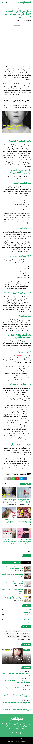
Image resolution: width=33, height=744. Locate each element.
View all (4, 484)
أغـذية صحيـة (16, 609)
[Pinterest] (17, 478)
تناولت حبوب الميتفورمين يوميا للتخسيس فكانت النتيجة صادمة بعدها (13, 567)
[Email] (9, 478)
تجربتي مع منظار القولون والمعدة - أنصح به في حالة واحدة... (12, 575)
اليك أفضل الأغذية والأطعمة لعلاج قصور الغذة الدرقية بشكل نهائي (24, 501)
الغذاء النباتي (8, 631)
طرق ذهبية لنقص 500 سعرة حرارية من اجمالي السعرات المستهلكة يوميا (24, 541)
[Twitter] (21, 478)
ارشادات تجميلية (16, 612)
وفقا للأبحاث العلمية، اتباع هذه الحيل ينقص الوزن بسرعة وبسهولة (18, 658)
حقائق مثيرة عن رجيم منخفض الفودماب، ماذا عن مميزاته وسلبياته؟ (16, 710)
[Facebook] (25, 478)
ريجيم (12, 633)
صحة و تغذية (8, 474)
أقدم (4, 551)
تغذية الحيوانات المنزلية (25, 633)
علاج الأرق (6, 633)
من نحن (17, 741)
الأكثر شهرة (26, 563)
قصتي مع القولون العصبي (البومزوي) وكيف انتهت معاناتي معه (12, 582)
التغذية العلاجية (15, 474)
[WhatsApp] (13, 478)
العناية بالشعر (27, 631)
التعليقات (6, 563)
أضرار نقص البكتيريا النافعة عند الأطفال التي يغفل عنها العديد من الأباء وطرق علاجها (9, 501)
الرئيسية (23, 741)
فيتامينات (28, 639)
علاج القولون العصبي (26, 636)
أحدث (29, 551)
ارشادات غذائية (18, 8)
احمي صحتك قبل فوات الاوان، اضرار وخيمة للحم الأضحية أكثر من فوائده (25, 521)
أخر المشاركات (16, 563)
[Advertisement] (16, 42)
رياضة (17, 633)
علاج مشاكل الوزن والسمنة (13, 636)
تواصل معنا (10, 741)
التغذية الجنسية (16, 617)
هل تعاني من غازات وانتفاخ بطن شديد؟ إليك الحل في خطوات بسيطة (9, 541)
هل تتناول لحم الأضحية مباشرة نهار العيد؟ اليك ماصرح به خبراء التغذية (10, 521)
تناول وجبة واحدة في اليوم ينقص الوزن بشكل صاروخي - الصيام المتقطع (13, 597)
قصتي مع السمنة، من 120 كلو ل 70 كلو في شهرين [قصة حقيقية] (12, 590)
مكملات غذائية (21, 639)
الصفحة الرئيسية (27, 8)
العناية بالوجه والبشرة (18, 631)
